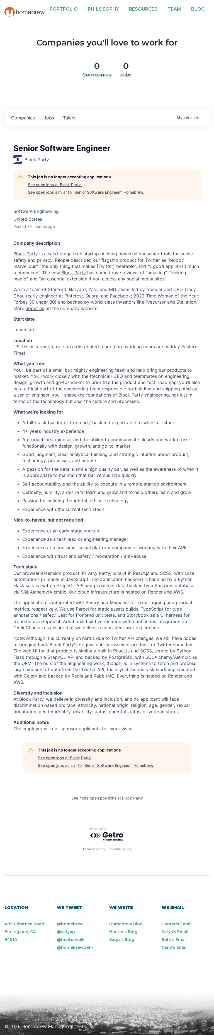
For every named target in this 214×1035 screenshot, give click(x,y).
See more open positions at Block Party (107, 798)
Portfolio (64, 9)
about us (35, 308)
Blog (198, 9)
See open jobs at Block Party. (55, 184)
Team (174, 9)
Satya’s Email (175, 931)
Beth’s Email (174, 939)
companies (23, 118)
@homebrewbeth (75, 947)
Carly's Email (175, 947)
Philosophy (103, 9)
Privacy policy (94, 849)
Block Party (25, 253)
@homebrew (70, 923)
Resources (143, 9)
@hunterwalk (71, 939)
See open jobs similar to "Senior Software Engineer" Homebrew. (86, 192)
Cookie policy (120, 849)
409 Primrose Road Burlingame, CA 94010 (24, 931)
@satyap (66, 931)
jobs (49, 118)
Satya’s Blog (121, 939)
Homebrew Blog (126, 923)
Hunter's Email (176, 923)
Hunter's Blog (123, 931)
